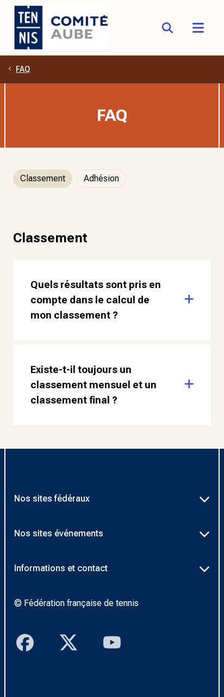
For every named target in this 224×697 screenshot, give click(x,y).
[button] (198, 28)
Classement (42, 178)
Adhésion (101, 178)
